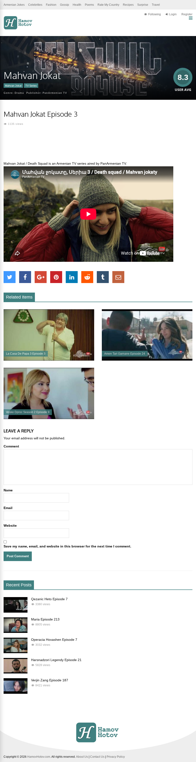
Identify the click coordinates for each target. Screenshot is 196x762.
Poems (89, 4)
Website (10, 525)
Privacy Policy (116, 756)
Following (154, 14)
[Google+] (41, 277)
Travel (156, 4)
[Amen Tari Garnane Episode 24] (147, 359)
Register (186, 14)
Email (8, 508)
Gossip (64, 4)
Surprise (142, 4)
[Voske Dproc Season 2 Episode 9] (49, 418)
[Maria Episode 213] (15, 632)
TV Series (31, 85)
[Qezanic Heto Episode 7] (15, 611)
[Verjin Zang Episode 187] (15, 692)
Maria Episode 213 (45, 619)
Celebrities (35, 4)
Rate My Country (108, 4)
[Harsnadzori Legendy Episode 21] (15, 672)
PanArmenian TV (55, 92)
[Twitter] (10, 277)
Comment (11, 446)
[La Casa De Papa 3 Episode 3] (49, 359)
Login (173, 14)
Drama (19, 92)
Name (8, 490)
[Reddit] (87, 277)
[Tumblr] (103, 277)
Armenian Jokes (14, 4)
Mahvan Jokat (13, 85)
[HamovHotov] (18, 28)
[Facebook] (25, 277)
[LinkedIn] (72, 277)
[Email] (118, 277)
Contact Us (97, 756)
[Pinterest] (56, 277)
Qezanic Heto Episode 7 (49, 599)
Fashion (51, 4)
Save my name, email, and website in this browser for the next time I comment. (67, 546)
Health (77, 4)
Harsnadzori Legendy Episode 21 (56, 660)
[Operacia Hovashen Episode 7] (15, 652)
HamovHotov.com (38, 756)
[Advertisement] (98, 146)
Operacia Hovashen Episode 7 (54, 639)
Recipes (128, 4)
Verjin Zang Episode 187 (49, 680)
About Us (82, 756)
